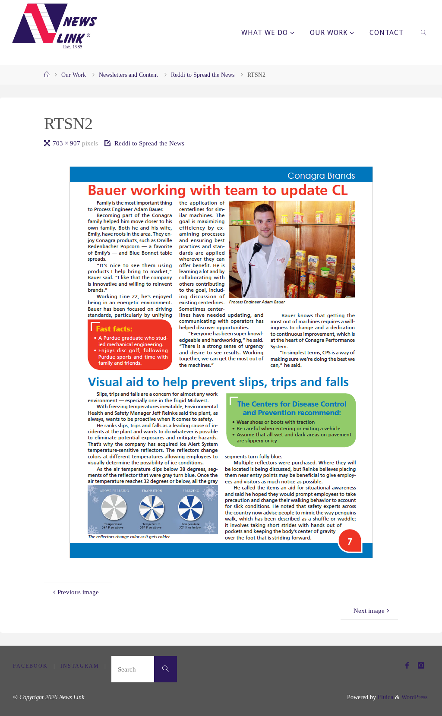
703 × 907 (67, 143)
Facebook (30, 666)
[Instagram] (421, 665)
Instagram (79, 666)
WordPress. (415, 697)
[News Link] (54, 26)
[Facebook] (407, 665)
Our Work (73, 75)
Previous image (78, 592)
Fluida (384, 697)
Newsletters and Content (128, 75)
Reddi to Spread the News (202, 75)
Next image (369, 610)
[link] (424, 32)
